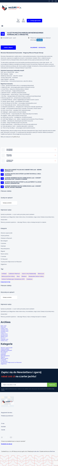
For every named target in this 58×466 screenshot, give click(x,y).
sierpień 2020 (4, 336)
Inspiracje (3, 246)
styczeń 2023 (4, 335)
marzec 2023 (4, 334)
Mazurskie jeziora (5, 248)
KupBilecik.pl (16, 136)
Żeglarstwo (4, 264)
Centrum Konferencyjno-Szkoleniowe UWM (13, 279)
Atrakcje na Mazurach (6, 238)
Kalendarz (33, 47)
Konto (23, 21)
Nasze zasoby (4, 254)
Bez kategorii (4, 240)
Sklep (18, 21)
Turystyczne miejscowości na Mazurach (11, 261)
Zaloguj (39, 40)
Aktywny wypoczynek (6, 233)
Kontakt (3, 426)
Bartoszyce (41, 273)
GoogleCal (42, 47)
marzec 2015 (4, 340)
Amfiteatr (4, 273)
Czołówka (3, 243)
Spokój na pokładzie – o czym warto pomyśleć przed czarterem (17, 214)
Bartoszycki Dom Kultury (8, 276)
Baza (18, 276)
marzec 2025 (4, 328)
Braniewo (24, 276)
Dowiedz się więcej (6, 444)
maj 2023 (3, 332)
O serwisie (3, 256)
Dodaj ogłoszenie (35, 20)
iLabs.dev (36, 451)
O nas (2, 423)
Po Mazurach (4, 259)
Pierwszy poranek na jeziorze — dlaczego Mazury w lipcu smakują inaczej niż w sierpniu (23, 222)
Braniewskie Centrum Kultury (36, 276)
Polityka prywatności (7, 415)
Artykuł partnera (5, 235)
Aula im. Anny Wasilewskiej (29, 273)
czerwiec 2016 (4, 339)
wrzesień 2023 (4, 331)
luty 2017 (3, 338)
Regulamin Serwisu (6, 412)
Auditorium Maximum (14, 273)
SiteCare (52, 451)
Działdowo (29, 279)
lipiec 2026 (3, 326)
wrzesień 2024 (4, 330)
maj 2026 (3, 327)
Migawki (3, 251)
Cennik (3, 429)
